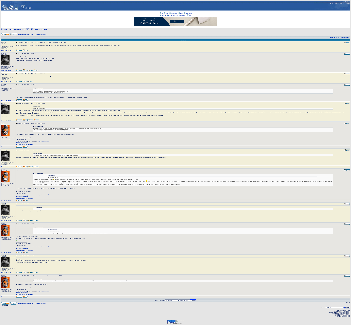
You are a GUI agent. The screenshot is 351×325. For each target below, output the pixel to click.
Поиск (167, 13)
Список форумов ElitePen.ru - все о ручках (29, 34)
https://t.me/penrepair (43, 141)
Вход (190, 15)
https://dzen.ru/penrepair (22, 142)
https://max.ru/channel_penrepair (24, 144)
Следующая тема (345, 37)
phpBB (172, 323)
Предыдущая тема (334, 37)
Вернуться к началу (6, 50)
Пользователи (174, 13)
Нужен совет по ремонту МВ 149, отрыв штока (24, 29)
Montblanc (43, 34)
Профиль (164, 15)
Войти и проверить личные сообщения (177, 15)
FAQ (162, 13)
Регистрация (189, 13)
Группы (181, 13)
